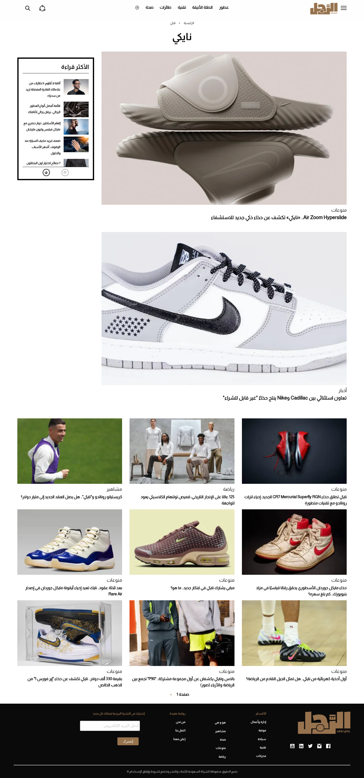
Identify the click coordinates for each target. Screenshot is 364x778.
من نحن (180, 722)
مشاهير (114, 489)
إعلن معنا (179, 739)
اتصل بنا (180, 730)
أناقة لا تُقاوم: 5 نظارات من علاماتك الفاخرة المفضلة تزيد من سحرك (43, 89)
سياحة (262, 739)
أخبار (342, 390)
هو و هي (220, 722)
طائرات (165, 7)
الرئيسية (189, 23)
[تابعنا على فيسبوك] (328, 746)
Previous (65, 172)
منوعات (339, 210)
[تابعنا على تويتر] (310, 746)
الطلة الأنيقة (202, 7)
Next (46, 172)
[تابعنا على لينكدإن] (301, 746)
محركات (261, 756)
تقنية (182, 7)
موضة (262, 730)
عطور (224, 7)
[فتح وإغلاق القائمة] (344, 8)
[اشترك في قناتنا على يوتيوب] (292, 746)
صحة (150, 7)
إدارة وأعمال (258, 722)
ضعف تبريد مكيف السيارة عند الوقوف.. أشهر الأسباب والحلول (42, 147)
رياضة (228, 489)
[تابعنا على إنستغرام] (319, 746)
